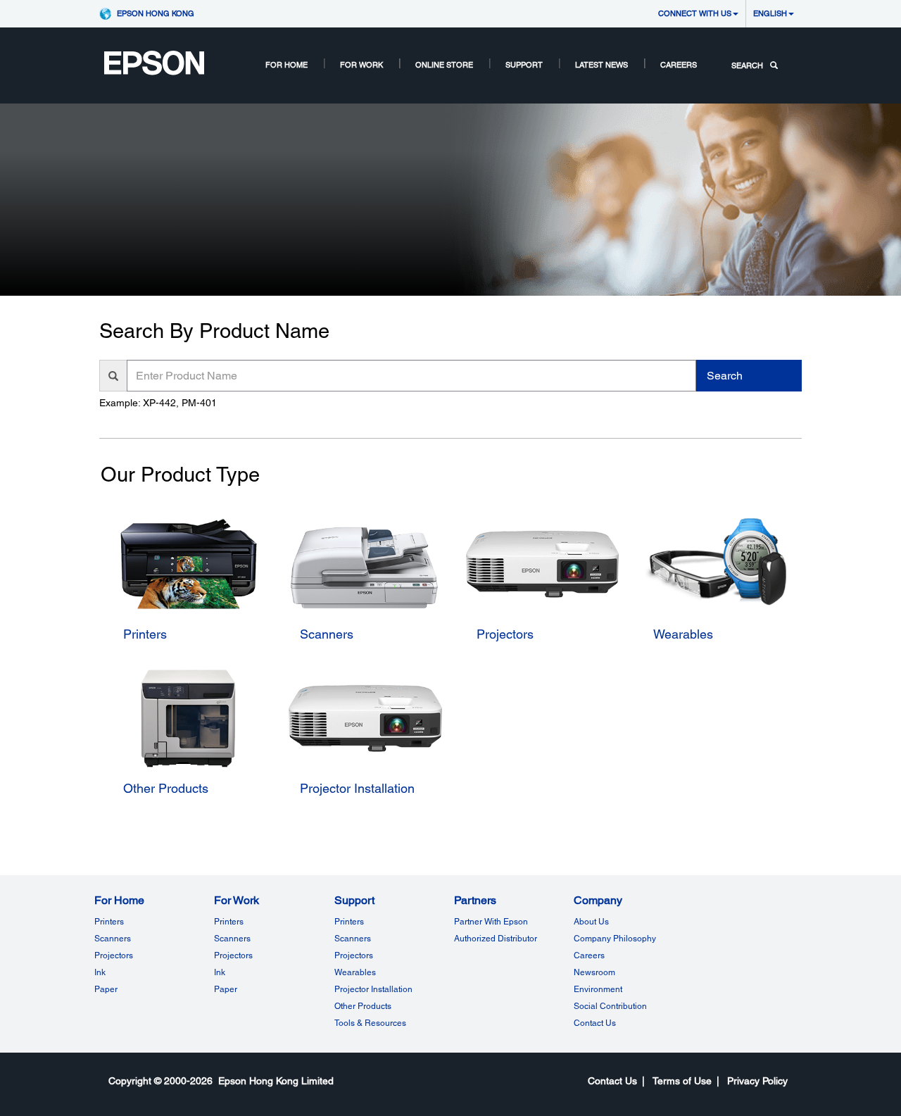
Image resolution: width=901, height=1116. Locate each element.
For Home (286, 64)
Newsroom (594, 972)
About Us (591, 922)
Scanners (112, 938)
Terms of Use (682, 1080)
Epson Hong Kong (155, 13)
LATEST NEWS (601, 64)
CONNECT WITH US (694, 13)
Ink (100, 972)
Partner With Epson (491, 922)
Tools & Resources (370, 1023)
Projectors (113, 955)
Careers (678, 64)
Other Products (362, 1006)
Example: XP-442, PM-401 (158, 402)
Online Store (444, 64)
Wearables (355, 972)
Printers (109, 922)
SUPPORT (524, 64)
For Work (361, 64)
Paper (106, 989)
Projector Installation (373, 989)
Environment (598, 989)
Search (725, 375)
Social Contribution (610, 1006)
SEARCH (747, 65)
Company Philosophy (615, 938)
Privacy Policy (757, 1080)
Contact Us (595, 1023)
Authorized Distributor (495, 938)
